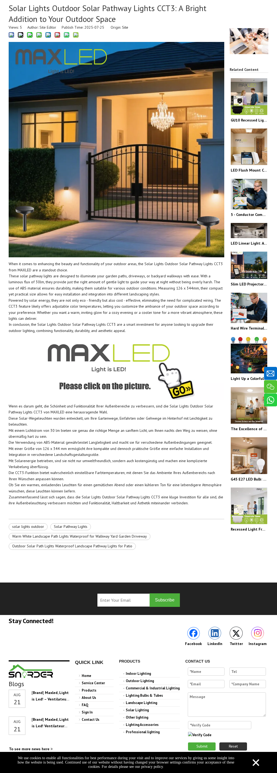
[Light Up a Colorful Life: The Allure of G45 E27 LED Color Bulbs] (249, 355)
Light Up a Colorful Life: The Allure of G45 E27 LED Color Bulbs (249, 378)
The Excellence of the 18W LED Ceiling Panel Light (249, 428)
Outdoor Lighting (140, 681)
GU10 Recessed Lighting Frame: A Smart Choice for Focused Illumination (249, 120)
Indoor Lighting (138, 673)
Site (125, 27)
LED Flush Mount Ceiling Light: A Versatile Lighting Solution (249, 170)
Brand (38, 692)
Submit (201, 746)
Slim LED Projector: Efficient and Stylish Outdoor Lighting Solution (249, 284)
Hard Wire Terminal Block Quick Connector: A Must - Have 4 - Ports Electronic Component (249, 328)
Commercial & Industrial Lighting (153, 688)
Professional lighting (143, 732)
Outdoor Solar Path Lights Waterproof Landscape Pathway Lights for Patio (72, 546)
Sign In (87, 712)
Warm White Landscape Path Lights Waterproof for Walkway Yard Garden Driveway (79, 536)
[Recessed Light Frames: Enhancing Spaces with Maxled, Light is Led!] (249, 506)
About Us (89, 697)
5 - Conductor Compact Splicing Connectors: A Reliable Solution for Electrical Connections (249, 214)
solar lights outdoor (28, 526)
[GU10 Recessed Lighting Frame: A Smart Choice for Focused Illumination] (249, 96)
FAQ (85, 705)
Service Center (93, 683)
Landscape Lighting (141, 702)
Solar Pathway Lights (70, 526)
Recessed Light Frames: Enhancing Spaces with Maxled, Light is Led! (249, 529)
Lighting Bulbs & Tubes (144, 695)
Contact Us (90, 719)
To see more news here (30, 748)
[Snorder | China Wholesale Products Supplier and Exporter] (31, 671)
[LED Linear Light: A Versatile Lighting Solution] (249, 230)
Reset (233, 746)
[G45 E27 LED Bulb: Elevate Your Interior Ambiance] (249, 455)
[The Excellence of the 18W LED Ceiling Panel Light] (249, 405)
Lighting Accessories (142, 724)
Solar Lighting (137, 710)
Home (86, 675)
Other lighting (137, 717)
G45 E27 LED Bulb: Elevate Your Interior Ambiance (249, 479)
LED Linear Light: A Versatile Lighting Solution (249, 243)
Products (89, 690)
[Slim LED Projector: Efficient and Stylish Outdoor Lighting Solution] (249, 265)
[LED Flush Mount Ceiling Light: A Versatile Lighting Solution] (249, 147)
